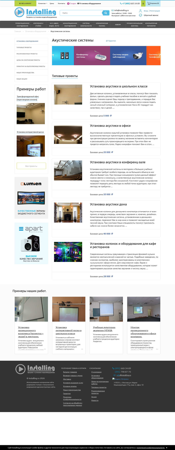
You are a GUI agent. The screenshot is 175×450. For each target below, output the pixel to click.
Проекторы (60, 55)
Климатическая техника (102, 24)
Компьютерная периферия (151, 24)
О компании (96, 372)
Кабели (118, 24)
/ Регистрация (154, 11)
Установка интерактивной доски (30, 132)
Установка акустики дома (108, 204)
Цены (52, 3)
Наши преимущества (25, 72)
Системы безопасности (86, 24)
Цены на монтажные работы (28, 60)
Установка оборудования (90, 3)
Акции (94, 397)
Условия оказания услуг (73, 382)
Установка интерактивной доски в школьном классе (68, 330)
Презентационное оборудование (22, 24)
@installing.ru (124, 375)
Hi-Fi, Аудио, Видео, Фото (54, 24)
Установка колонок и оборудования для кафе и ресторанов (123, 245)
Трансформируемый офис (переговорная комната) (28, 98)
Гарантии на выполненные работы (31, 66)
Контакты (61, 3)
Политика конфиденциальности (72, 398)
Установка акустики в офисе (110, 125)
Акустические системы (98, 55)
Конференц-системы (133, 55)
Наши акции (22, 79)
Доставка (67, 379)
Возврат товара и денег (73, 375)
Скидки (73, 3)
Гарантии (67, 393)
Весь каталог (26, 3)
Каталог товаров (70, 372)
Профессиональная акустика (134, 24)
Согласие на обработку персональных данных (72, 404)
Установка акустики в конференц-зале (117, 162)
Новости (94, 400)
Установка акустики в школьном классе (118, 86)
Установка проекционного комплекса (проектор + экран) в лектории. (30, 332)
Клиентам (42, 3)
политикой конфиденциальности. (151, 447)
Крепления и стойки (38, 24)
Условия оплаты (70, 386)
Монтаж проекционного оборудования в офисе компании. (143, 332)
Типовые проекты (24, 47)
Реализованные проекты (27, 54)
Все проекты (31, 166)
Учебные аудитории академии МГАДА (104, 329)
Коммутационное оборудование (70, 24)
